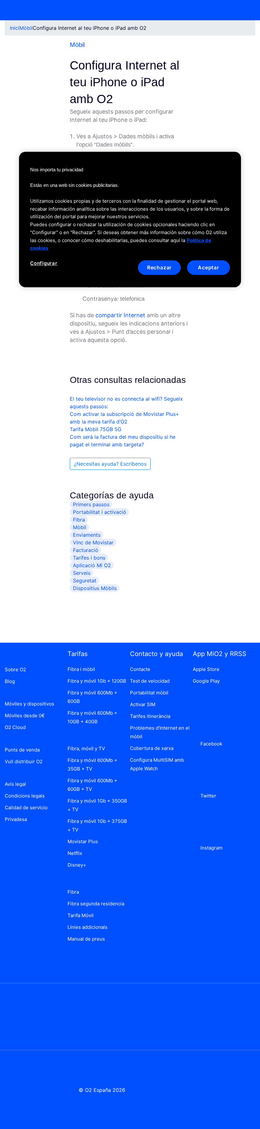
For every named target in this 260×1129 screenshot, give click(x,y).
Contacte (140, 669)
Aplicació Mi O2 (92, 565)
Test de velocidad (150, 681)
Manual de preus (86, 939)
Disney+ (77, 865)
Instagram (210, 848)
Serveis (81, 573)
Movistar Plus (83, 841)
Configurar (43, 263)
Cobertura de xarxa (151, 748)
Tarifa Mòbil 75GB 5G (95, 429)
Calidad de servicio (26, 807)
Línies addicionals (87, 927)
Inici (14, 28)
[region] (130, 219)
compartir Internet (120, 315)
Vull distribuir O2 (23, 761)
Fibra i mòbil (81, 669)
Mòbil (26, 28)
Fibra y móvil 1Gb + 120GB (97, 681)
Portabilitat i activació (99, 512)
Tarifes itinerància (150, 716)
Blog (10, 681)
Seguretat (84, 580)
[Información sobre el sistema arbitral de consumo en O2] (30, 1016)
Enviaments (87, 535)
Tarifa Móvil (81, 915)
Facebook (210, 744)
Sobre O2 (15, 669)
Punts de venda (22, 750)
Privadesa (16, 819)
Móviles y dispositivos (29, 704)
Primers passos (91, 504)
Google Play (206, 681)
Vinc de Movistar (93, 542)
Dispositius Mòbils (95, 588)
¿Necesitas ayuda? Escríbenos (110, 464)
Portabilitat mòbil (149, 693)
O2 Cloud (15, 727)
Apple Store (206, 669)
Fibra (79, 519)
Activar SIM (142, 704)
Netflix (75, 853)
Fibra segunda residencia (96, 904)
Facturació (85, 550)
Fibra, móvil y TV (86, 748)
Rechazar (159, 268)
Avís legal (15, 784)
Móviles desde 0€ (25, 715)
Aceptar (208, 268)
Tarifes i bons (89, 558)
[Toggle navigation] (246, 10)
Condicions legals (25, 796)
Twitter (207, 796)
